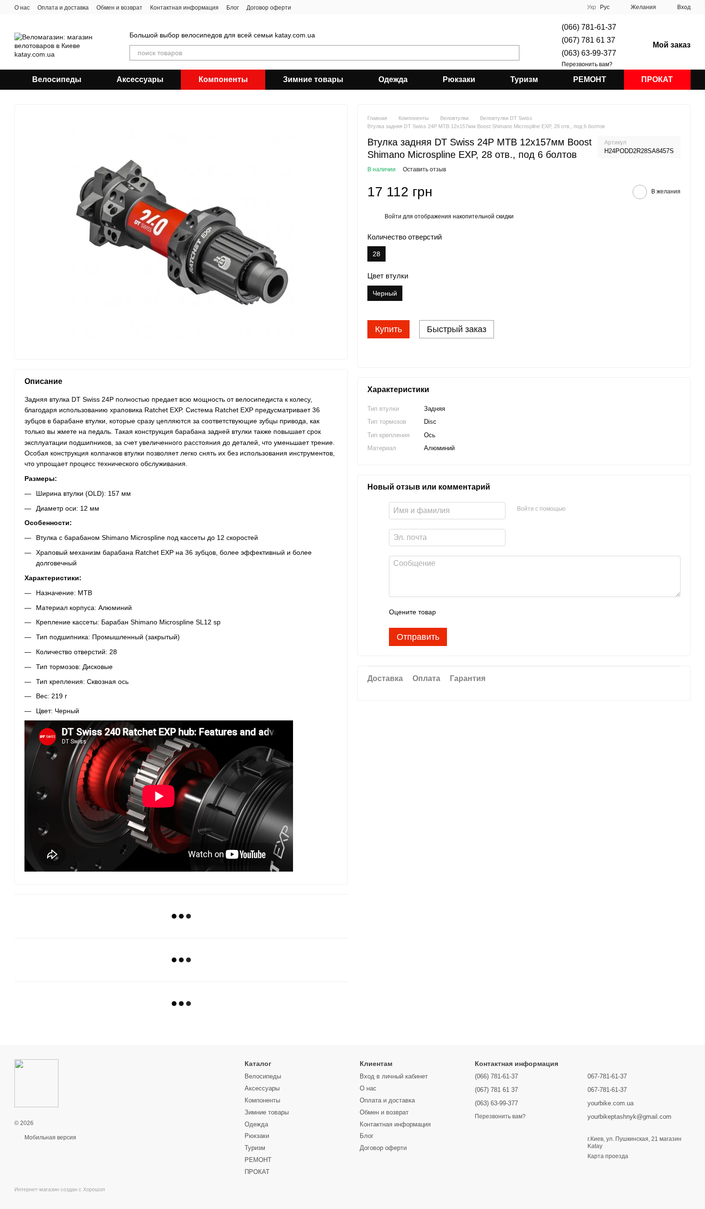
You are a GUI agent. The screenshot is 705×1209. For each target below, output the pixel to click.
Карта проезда (608, 1156)
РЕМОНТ (589, 79)
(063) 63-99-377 (589, 53)
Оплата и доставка (63, 7)
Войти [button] (393, 217)
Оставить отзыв (424, 170)
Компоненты (223, 79)
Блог (232, 7)
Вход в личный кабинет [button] (394, 1076)
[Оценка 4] (497, 612)
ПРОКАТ (657, 79)
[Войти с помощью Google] (591, 509)
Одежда (393, 79)
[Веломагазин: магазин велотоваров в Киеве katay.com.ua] (36, 1082)
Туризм (524, 79)
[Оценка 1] (451, 612)
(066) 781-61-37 (589, 27)
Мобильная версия (49, 1137)
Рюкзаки (459, 79)
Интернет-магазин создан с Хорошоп (59, 1189)
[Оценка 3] (482, 612)
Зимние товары (313, 79)
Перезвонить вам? (587, 64)
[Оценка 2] (467, 612)
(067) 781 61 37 (588, 40)
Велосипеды (57, 79)
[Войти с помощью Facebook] (576, 509)
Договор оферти (269, 7)
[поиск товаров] (511, 52)
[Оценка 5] (513, 612)
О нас (22, 7)
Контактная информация (184, 7)
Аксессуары (140, 79)
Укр (591, 7)
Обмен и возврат (119, 7)
